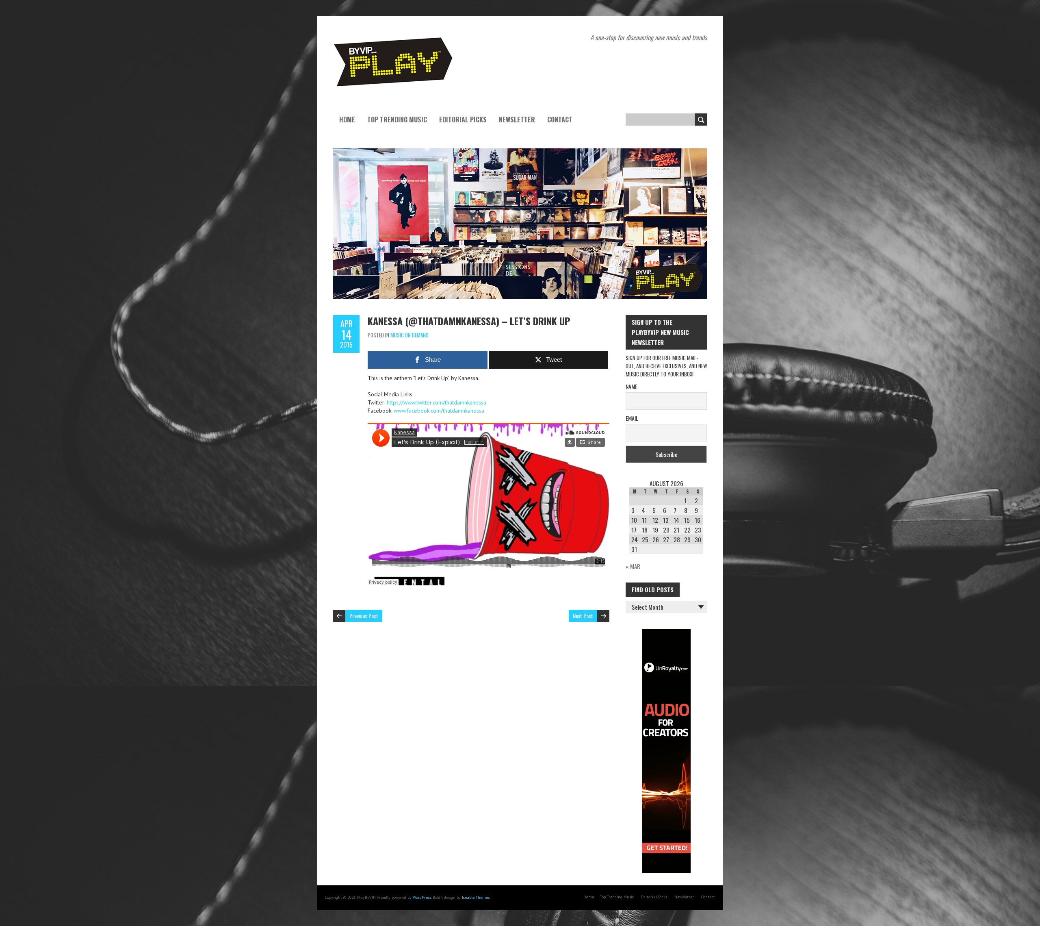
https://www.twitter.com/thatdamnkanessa (436, 402)
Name (631, 386)
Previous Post (363, 615)
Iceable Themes (476, 897)
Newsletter (517, 119)
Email (632, 418)
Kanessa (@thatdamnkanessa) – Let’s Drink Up (469, 320)
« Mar (633, 566)
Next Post (583, 615)
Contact (559, 119)
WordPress (422, 897)
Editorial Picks (463, 119)
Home (347, 119)
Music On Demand (409, 335)
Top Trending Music (397, 119)
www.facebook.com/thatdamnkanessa (439, 410)
